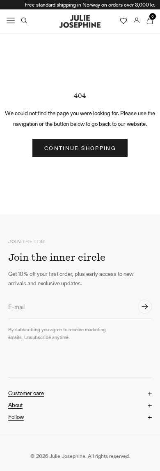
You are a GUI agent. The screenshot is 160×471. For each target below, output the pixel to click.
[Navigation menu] (11, 21)
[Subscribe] (145, 307)
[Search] (24, 21)
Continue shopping (80, 148)
